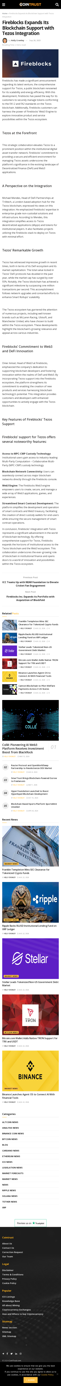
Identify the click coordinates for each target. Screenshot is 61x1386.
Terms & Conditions (12, 1274)
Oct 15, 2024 (33, 798)
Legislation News (12, 1167)
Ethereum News (11, 1156)
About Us (7, 1243)
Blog (5, 1144)
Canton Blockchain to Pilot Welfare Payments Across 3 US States (37, 687)
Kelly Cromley (17, 40)
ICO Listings (8, 1296)
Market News (11, 864)
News (5, 1184)
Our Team (7, 1256)
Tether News (9, 1201)
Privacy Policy (9, 1278)
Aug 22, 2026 (40, 628)
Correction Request (12, 1252)
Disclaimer (7, 1270)
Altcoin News (10, 1122)
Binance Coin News (13, 1133)
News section (9, 1327)
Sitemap (6, 1331)
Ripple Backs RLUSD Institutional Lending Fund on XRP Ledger (35, 636)
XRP (4, 1207)
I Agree (31, 1380)
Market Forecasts (12, 1173)
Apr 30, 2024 (33, 811)
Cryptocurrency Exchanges (16, 1309)
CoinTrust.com (15, 1360)
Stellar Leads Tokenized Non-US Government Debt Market (35, 648)
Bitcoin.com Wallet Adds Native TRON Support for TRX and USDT (38, 661)
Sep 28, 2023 (35, 40)
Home (4, 13)
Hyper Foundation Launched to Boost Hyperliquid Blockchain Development (29, 792)
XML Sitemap (9, 1336)
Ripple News (9, 1190)
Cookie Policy (9, 1283)
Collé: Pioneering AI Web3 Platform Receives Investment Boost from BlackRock (23, 748)
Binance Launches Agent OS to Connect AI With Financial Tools (35, 674)
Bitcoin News (11, 1032)
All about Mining (11, 1305)
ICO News (7, 1162)
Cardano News (10, 1150)
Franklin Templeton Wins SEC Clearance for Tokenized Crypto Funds (38, 623)
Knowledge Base (11, 1301)
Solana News (9, 1196)
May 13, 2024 (24, 756)
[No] (57, 1374)
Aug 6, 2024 (32, 772)
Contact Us (8, 1247)
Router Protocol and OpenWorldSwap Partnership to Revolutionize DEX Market (31, 767)
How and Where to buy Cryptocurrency (22, 1314)
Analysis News (10, 1127)
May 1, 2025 (32, 785)
